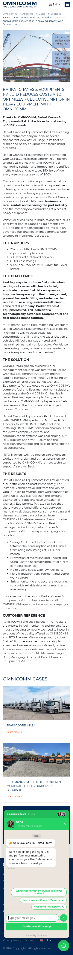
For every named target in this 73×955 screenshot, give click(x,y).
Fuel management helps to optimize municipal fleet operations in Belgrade (34, 786)
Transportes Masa (21, 725)
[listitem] (36, 703)
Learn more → (14, 732)
